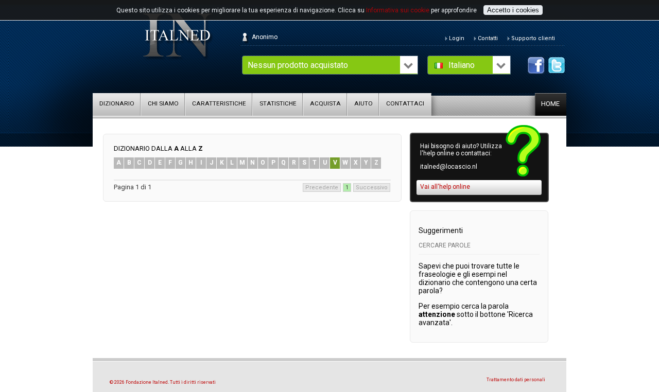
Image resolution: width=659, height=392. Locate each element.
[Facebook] (536, 65)
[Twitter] (556, 65)
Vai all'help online (445, 186)
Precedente (321, 187)
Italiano (461, 65)
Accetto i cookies (513, 10)
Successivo (372, 187)
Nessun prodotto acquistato (298, 65)
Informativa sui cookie (397, 10)
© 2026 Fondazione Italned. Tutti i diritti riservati (163, 382)
